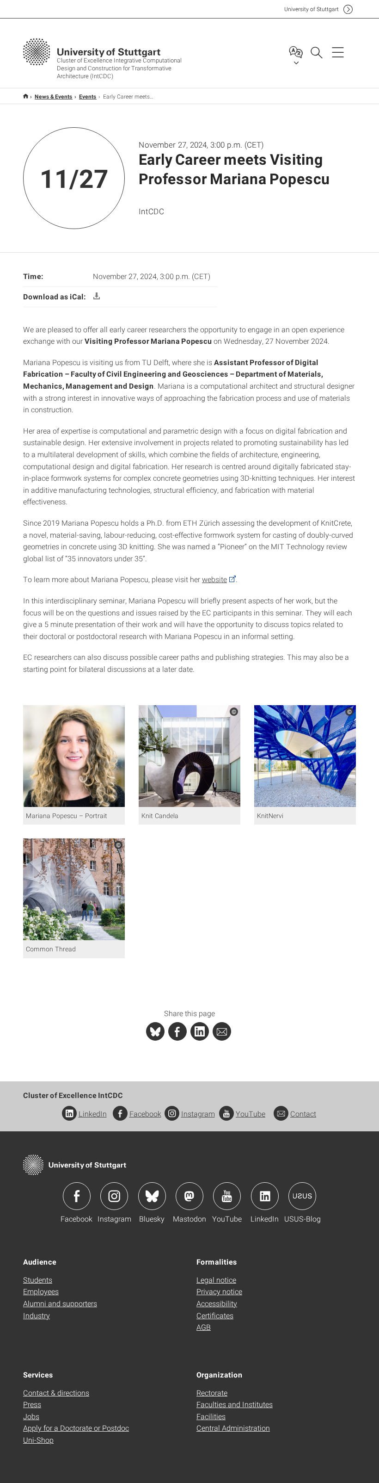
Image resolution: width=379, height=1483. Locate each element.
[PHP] (177, 1031)
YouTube (250, 1113)
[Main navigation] (338, 52)
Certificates (214, 1315)
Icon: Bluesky (152, 1196)
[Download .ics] (96, 296)
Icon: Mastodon (189, 1196)
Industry (36, 1315)
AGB (203, 1327)
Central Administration (233, 1428)
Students (37, 1279)
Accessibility (216, 1303)
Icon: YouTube (227, 1196)
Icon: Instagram (114, 1196)
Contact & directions (56, 1392)
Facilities (211, 1416)
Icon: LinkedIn (265, 1196)
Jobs (31, 1416)
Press (32, 1404)
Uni (311, 9)
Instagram (198, 1113)
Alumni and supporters (60, 1303)
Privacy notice (219, 1291)
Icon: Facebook (77, 1196)
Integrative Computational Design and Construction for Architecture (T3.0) (25, 96)
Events (88, 96)
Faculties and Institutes (234, 1404)
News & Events (54, 96)
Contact (303, 1113)
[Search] (316, 52)
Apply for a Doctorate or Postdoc (76, 1428)
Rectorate (211, 1392)
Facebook (145, 1113)
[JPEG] (74, 755)
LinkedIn (93, 1113)
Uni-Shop (38, 1440)
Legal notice (216, 1279)
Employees (41, 1291)
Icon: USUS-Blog (302, 1196)
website (214, 579)
